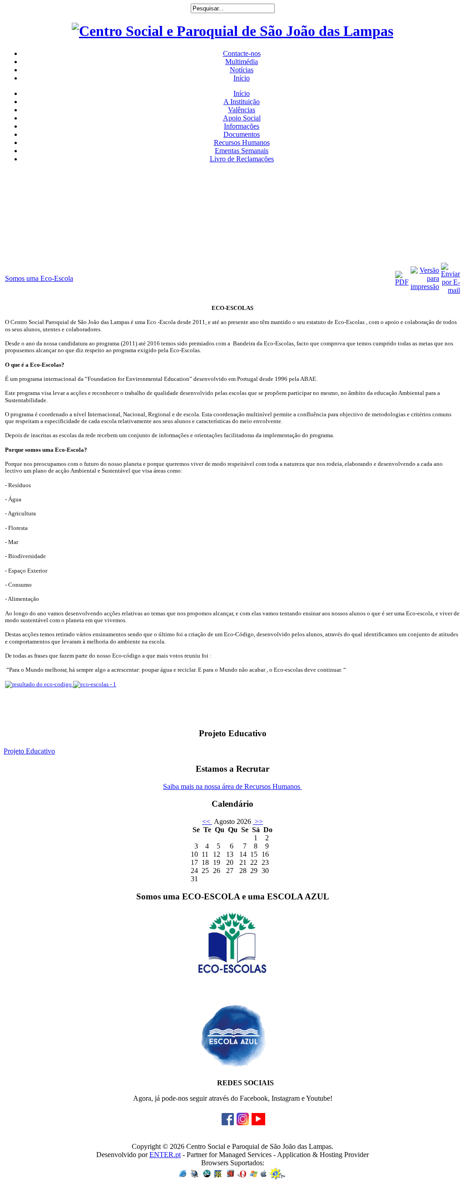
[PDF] (402, 282)
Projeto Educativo (29, 751)
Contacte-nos (242, 53)
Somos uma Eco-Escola (39, 278)
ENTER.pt (165, 1154)
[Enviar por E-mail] (450, 290)
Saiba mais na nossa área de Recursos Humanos (232, 786)
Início (241, 78)
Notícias (241, 70)
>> (258, 821)
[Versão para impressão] (425, 286)
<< (207, 821)
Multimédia (241, 61)
